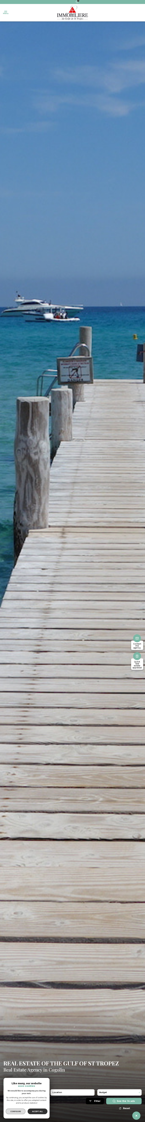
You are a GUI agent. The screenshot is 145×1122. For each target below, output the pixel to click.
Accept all (37, 1111)
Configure (15, 1111)
